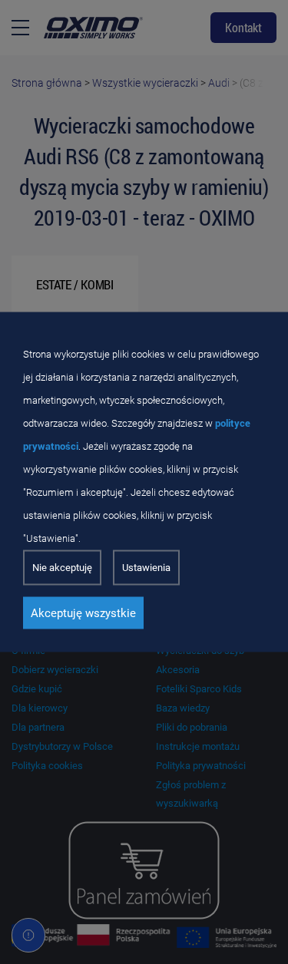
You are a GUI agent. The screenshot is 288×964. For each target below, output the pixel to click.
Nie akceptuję (62, 567)
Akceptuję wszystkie (83, 613)
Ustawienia (146, 567)
